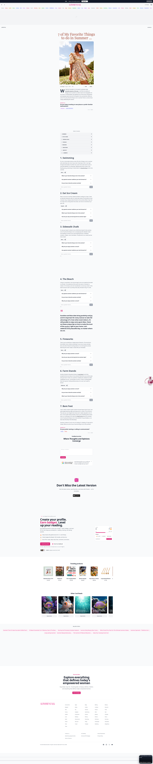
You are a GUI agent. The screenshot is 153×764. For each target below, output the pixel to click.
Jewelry (43, 8)
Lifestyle (106, 714)
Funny (14, 8)
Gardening (105, 8)
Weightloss (74, 8)
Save (86, 86)
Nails (39, 8)
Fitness (96, 709)
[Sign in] (151, 5)
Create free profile (45, 543)
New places (63, 108)
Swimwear (107, 721)
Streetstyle (97, 721)
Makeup (27, 8)
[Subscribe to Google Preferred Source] (67, 463)
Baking (101, 8)
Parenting (35, 8)
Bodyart (59, 8)
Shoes (24, 8)
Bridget (62, 86)
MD (72, 86)
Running (69, 8)
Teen (138, 8)
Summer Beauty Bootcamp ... (64, 633)
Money (6, 8)
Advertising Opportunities (70, 735)
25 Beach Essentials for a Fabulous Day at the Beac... (43, 630)
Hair (21, 8)
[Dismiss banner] (91, 461)
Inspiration (93, 8)
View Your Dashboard (58, 543)
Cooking (17, 8)
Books (76, 707)
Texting (62, 431)
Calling (66, 431)
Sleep (56, 8)
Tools (66, 726)
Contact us (67, 733)
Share (91, 86)
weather (67, 326)
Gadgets (134, 8)
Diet (63, 8)
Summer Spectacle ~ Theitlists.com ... (140, 630)
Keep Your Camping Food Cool (100, 633)
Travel (32, 8)
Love (66, 716)
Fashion (47, 8)
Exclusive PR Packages (85, 735)
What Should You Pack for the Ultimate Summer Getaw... (114, 630)
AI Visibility (83, 733)
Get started (109, 538)
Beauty (122, 8)
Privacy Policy (100, 735)
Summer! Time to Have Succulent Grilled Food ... (15, 630)
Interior (79, 8)
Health (10, 8)
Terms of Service (68, 738)
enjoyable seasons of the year (72, 91)
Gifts (119, 8)
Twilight (85, 8)
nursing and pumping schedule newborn (68, 630)
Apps (89, 8)
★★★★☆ (150, 27)
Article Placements (101, 733)
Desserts (141, 8)
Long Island (80, 374)
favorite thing (84, 168)
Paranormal (147, 8)
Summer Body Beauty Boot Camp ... (90, 630)
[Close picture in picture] (140, 756)
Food (151, 8)
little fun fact (80, 416)
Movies (2, 8)
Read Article (52, 616)
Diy (82, 8)
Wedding (126, 8)
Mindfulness (52, 8)
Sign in (62, 546)
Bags (66, 8)
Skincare (110, 8)
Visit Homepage (76, 692)
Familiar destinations (69, 108)
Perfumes (97, 719)
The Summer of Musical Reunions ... (82, 633)
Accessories (115, 8)
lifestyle (3, 27)
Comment (63, 457)
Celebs (97, 8)
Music (130, 8)
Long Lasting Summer (50, 633)
